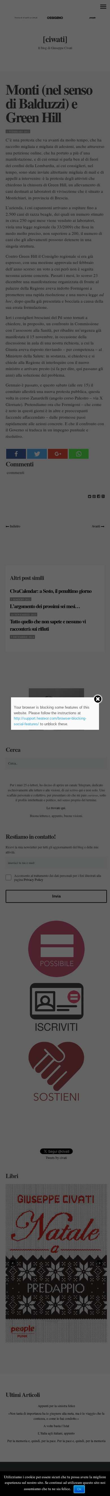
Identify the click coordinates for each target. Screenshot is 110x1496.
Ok (79, 1489)
